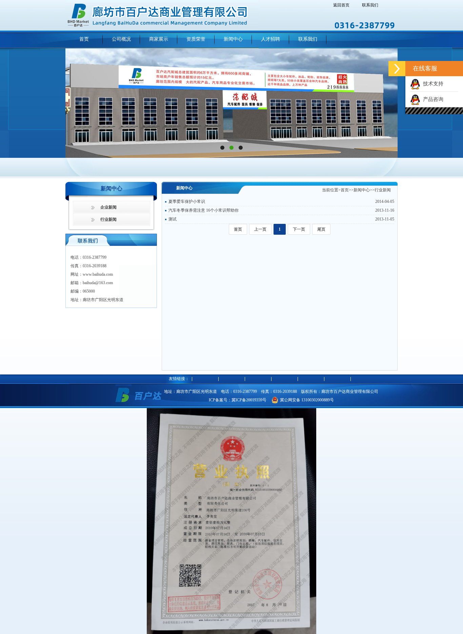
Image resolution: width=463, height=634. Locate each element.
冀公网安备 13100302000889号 (307, 400)
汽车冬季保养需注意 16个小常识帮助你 (203, 210)
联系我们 (370, 5)
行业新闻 (108, 219)
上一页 (260, 229)
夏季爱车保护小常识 (186, 201)
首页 (345, 190)
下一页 (299, 229)
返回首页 (341, 5)
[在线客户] (396, 68)
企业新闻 (108, 207)
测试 (172, 219)
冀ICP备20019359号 (249, 400)
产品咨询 (431, 99)
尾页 (321, 229)
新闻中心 (362, 190)
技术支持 (431, 83)
